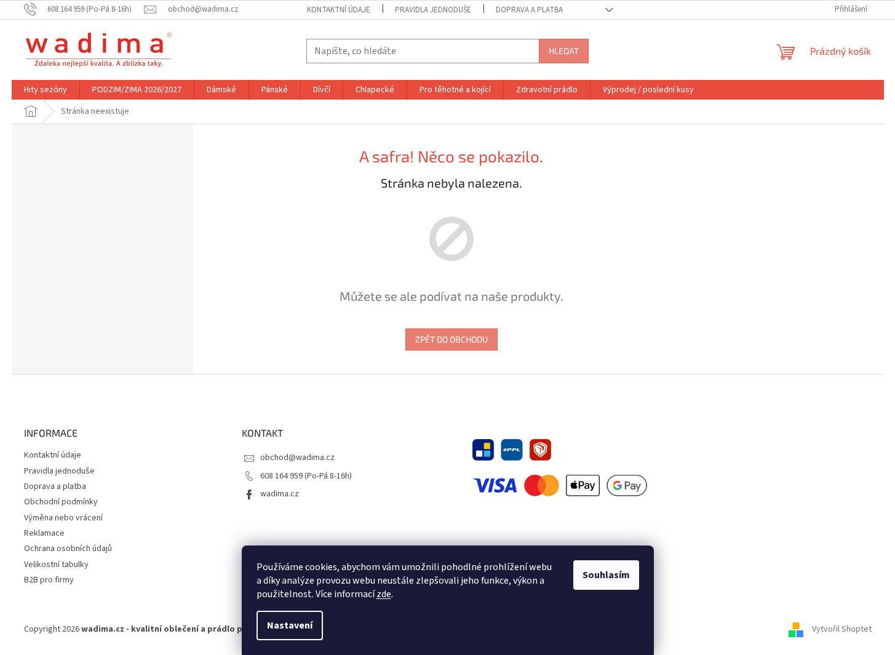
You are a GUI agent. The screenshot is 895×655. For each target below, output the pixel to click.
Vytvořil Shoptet (842, 629)
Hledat (564, 51)
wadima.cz (279, 494)
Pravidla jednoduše (433, 9)
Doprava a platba (529, 9)
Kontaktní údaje (338, 9)
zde (383, 594)
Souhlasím (606, 575)
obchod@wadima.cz (297, 457)
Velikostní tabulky (56, 564)
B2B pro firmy (49, 580)
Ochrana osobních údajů (68, 548)
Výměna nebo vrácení (63, 518)
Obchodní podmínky (61, 502)
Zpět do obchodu (451, 339)
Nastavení (289, 625)
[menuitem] (45, 90)
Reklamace (44, 533)
